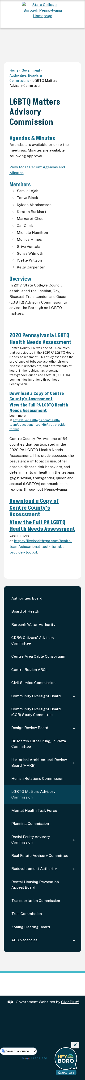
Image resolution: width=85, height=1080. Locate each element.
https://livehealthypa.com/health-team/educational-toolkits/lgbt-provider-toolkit (38, 424)
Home (13, 70)
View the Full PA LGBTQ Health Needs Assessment (38, 408)
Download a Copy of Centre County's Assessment (36, 396)
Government (30, 70)
